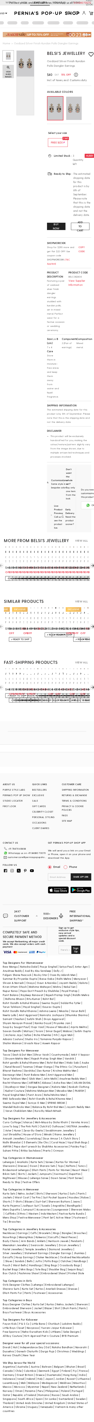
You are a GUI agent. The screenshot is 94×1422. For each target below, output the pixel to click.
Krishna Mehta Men (65, 1070)
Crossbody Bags (70, 1265)
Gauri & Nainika (47, 982)
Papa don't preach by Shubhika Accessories (41, 1146)
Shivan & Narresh (13, 982)
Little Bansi (39, 1323)
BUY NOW (56, 226)
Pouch (6, 1265)
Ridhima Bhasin (15, 998)
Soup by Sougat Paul (16, 1026)
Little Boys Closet (13, 1327)
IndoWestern (49, 1213)
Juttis (38, 1261)
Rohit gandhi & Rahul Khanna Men (23, 1062)
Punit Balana (10, 994)
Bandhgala (74, 1205)
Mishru (57, 986)
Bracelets (45, 1232)
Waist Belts (20, 1265)
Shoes (9, 1261)
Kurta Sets (37, 1161)
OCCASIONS (39, 822)
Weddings (78, 1351)
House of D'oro (32, 1134)
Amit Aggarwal (28, 1015)
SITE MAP (67, 820)
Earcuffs (53, 1237)
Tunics (82, 1165)
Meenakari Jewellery (15, 1245)
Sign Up (75, 949)
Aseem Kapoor (51, 1043)
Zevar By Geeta (33, 1130)
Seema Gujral (50, 1002)
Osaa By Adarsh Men (63, 974)
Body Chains (10, 1240)
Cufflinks (10, 1213)
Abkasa (46, 1082)
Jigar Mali (66, 1034)
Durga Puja (47, 1351)
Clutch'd (44, 1126)
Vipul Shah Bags (77, 1142)
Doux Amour (50, 1138)
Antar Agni (81, 966)
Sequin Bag (75, 1269)
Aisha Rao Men (62, 1082)
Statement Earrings (36, 1253)
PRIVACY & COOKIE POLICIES (73, 808)
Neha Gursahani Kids (35, 1331)
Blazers (29, 1201)
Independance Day (31, 1347)
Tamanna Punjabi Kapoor (56, 1039)
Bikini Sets (9, 1173)
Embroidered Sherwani (17, 1308)
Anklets (41, 1240)
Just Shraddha (12, 1134)
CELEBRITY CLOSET (42, 811)
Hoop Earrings (24, 1257)
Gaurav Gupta (51, 1006)
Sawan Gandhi (12, 1031)
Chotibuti (54, 1323)
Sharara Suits (11, 1288)
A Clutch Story (69, 1138)
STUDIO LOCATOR (13, 800)
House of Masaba (57, 1026)
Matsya (28, 1031)
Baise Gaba (46, 978)
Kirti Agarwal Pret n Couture (42, 1335)
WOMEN (10, 2)
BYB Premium (70, 1335)
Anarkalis (22, 1161)
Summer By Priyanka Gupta (20, 978)
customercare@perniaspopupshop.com (27, 857)
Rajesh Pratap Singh (58, 994)
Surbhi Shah (34, 1018)
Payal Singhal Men (14, 1094)
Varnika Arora (79, 1122)
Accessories (43, 1209)
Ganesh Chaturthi (27, 1351)
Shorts (6, 1201)
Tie (4, 1221)
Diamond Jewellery (61, 1249)
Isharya (28, 1122)
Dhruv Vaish (41, 1054)
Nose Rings (9, 1237)
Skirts (21, 1173)
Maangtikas (26, 1237)
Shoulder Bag (57, 1269)
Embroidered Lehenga (59, 1284)
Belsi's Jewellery (66, 53)
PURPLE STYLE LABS (14, 789)
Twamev (28, 1066)
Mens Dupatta (11, 1209)
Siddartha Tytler (71, 1002)
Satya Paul (66, 966)
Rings (56, 1232)
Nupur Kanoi (10, 990)
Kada (86, 1257)
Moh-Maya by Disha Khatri (51, 1122)
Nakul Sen (70, 986)
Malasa (67, 1031)
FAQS (65, 815)
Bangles (67, 1232)
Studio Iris (31, 1039)
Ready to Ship (11, 1182)
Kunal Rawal (12, 1066)
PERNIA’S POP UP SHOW (16, 795)
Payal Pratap (70, 990)
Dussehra (8, 1351)
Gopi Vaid (37, 1026)
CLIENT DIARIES (40, 828)
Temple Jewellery (35, 1249)
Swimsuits (60, 1173)
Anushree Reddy (13, 970)
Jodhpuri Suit (30, 1205)
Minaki (48, 1134)
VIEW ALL (81, 540)
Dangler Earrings (61, 1253)
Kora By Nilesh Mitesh (48, 1110)
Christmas (63, 1351)
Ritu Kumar (33, 998)
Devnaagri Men (12, 1074)
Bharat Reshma (12, 1070)
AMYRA (7, 1146)
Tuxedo (45, 1205)
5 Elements (30, 1142)
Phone (73, 866)
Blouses (23, 1177)
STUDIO (75, 2)
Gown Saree (58, 1177)
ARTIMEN (34, 1082)
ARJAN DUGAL (82, 1082)
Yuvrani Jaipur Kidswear (56, 1327)
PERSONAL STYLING (43, 817)
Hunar (17, 1130)
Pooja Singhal (48, 966)
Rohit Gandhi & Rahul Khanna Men (50, 1098)
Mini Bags (27, 1269)
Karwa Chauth (12, 1355)
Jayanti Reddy (68, 982)
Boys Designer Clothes (16, 1304)
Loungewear (60, 1209)
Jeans (76, 1201)
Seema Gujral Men (14, 1102)
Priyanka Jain (62, 1023)
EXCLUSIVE (38, 795)
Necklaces (9, 1232)
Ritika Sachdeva (31, 1150)
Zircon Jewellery (69, 1245)
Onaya (30, 982)
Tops (61, 1165)
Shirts (39, 1193)
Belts (30, 1261)
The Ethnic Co (63, 1066)
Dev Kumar (44, 1070)
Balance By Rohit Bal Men (48, 1106)
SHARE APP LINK (81, 877)
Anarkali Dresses (56, 1288)
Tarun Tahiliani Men (15, 1078)
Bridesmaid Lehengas (16, 1169)
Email (56, 866)
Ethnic (22, 1213)
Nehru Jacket (26, 1193)
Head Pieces (68, 1237)
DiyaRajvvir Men (15, 1086)
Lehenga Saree (39, 1177)
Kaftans (71, 1165)
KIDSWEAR (59, 2)
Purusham (80, 1066)
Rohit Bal (48, 998)
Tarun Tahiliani (12, 1006)
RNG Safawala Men (14, 1098)
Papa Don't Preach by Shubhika (39, 990)
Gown (33, 1165)
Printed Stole (76, 1273)
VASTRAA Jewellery (78, 1126)
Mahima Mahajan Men (40, 1090)
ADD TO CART (80, 226)
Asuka (85, 1062)
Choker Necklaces (46, 1257)
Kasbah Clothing (79, 1086)
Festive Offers (31, 1182)
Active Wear (63, 1217)
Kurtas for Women (67, 1161)
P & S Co (24, 1323)
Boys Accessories (35, 1312)
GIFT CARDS (39, 806)
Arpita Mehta (78, 1026)
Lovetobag (34, 1138)
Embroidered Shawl (53, 1273)
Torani (39, 1031)
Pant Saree (75, 1177)
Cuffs (33, 1232)
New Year (29, 1355)
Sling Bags (50, 1265)
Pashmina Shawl (29, 1273)
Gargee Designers (39, 1086)
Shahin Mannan (12, 1043)
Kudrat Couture (14, 1090)
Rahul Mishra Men (54, 1094)
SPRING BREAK (56, 1102)
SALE (35, 800)
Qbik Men (35, 1078)
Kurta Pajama (11, 1205)
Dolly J (58, 970)
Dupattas (75, 1173)
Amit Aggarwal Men (60, 1074)
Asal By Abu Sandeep (38, 970)
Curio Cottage (12, 1122)
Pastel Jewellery (13, 1249)
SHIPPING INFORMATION (75, 789)
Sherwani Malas (81, 1209)
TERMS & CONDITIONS (74, 800)
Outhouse (58, 1126)
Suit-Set (41, 1201)
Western (33, 1213)
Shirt (57, 1308)
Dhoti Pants (39, 1169)
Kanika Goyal (43, 1023)
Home (6, 43)
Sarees (49, 1161)
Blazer (48, 1308)
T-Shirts (18, 1201)
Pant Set (48, 1217)
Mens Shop (9, 1217)
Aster (8, 1130)
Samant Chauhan (13, 1018)
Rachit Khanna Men (15, 1082)
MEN (24, 2)
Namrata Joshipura (52, 1015)
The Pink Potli (29, 1126)
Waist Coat (22, 1197)
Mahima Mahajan (40, 986)
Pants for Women (59, 1169)
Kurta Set (27, 1288)
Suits (73, 1193)
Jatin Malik (50, 1078)
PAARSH (79, 1090)
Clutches (65, 1261)
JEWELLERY (40, 2)
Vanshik (69, 1058)
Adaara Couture (13, 1039)
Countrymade (59, 1054)
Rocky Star (40, 974)
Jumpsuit (28, 1209)
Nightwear (9, 1177)
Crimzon (58, 1150)
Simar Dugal (53, 1031)
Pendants (76, 1240)
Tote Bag (40, 1269)
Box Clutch (9, 1273)
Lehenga (37, 1284)
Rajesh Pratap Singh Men (46, 1058)
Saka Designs (71, 1331)
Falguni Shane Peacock (17, 974)
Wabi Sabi (72, 1062)
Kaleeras (41, 1237)
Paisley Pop (77, 1146)
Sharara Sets (48, 1165)
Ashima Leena (48, 1010)
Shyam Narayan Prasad (17, 1023)
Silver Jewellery (12, 1253)
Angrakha (58, 1205)
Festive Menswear (29, 1217)
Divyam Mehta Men (17, 1058)
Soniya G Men (36, 1102)
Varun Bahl (77, 1010)
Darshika (29, 1070)
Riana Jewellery (64, 1134)
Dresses (22, 1165)
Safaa (27, 1034)
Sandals (20, 1261)
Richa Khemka (42, 1034)
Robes (85, 1197)
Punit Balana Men (34, 1074)
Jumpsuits (45, 1173)
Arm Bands (28, 1240)
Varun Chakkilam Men (19, 1110)
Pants (81, 1193)
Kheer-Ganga (44, 1066)
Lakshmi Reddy (71, 1323)
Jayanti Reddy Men (78, 1106)
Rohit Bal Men (55, 1062)
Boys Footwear (12, 1312)
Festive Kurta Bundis (71, 1213)
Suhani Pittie (10, 1150)
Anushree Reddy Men (72, 1078)
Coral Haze (58, 1142)
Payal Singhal (31, 1006)
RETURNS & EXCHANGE (74, 795)
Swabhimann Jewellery (59, 1130)
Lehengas (8, 1161)
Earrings (23, 1232)
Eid (48, 1347)
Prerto (47, 1150)
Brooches (15, 1221)
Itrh (56, 1034)
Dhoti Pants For (12, 1292)
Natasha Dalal (28, 966)
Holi (15, 1347)
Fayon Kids (10, 1323)
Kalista (83, 982)
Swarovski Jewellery (43, 1245)
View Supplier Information (76, 282)
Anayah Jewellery (14, 1138)
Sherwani (51, 1193)
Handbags (79, 1261)
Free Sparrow (11, 1331)
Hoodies (74, 1197)
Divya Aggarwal (54, 1018)
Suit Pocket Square (54, 1197)
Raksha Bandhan (62, 1347)
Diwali (6, 1347)
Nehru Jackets (65, 1304)
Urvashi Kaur (32, 1043)
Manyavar (80, 978)
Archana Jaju (13, 1034)
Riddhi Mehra (81, 994)
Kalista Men (59, 1086)
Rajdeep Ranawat (32, 994)
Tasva (6, 1054)
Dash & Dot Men (22, 1054)
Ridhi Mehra (64, 978)
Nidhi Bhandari (12, 1142)
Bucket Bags (10, 1269)
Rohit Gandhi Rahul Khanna (20, 1010)
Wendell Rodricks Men (16, 1106)
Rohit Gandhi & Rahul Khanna (21, 1002)
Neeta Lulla (9, 1015)
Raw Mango (10, 966)
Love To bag (10, 1126)
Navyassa (33, 1327)
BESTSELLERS (39, 789)
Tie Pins (36, 1197)
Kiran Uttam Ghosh (15, 986)
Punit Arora (35, 1094)
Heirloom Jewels (58, 1240)
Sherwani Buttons (59, 1201)
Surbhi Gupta (82, 1031)
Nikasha (64, 1010)
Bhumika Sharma (77, 1015)
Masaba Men (65, 1090)
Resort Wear (80, 1169)
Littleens (56, 1331)
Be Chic (44, 1142)
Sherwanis (9, 1165)
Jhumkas (79, 1253)
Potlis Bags (51, 1261)
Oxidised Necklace (71, 1257)
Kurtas (63, 1193)
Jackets (32, 1173)
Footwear (79, 1217)
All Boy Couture (12, 1335)
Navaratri (81, 1347)
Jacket (38, 1308)
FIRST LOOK (9, 806)
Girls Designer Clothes (16, 1284)
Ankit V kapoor (80, 1054)
